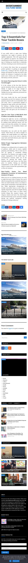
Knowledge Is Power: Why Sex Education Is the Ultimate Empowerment (16, 520)
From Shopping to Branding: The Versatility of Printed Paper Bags (15, 434)
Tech (4, 396)
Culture (5, 381)
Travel (3, 31)
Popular (4, 403)
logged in (10, 328)
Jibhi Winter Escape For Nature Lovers (12, 233)
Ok (10, 561)
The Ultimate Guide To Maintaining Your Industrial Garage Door (13, 275)
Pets (4, 391)
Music (4, 389)
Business (4, 302)
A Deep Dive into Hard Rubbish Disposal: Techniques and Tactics (16, 421)
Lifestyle (5, 388)
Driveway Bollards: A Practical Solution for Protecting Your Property (13, 314)
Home (3, 263)
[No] (26, 558)
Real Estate (5, 393)
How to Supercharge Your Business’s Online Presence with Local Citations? (16, 414)
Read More (23, 510)
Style (4, 394)
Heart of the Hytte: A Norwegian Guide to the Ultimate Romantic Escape (12, 526)
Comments (17, 403)
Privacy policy (16, 561)
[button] (3, 1)
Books (4, 378)
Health (3, 359)
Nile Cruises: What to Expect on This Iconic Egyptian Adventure (13, 250)
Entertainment (6, 383)
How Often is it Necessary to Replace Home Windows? (16, 427)
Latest (10, 403)
